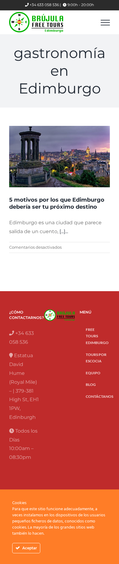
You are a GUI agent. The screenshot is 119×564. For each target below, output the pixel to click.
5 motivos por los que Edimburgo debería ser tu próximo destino (56, 203)
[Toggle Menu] (105, 22)
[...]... (64, 231)
